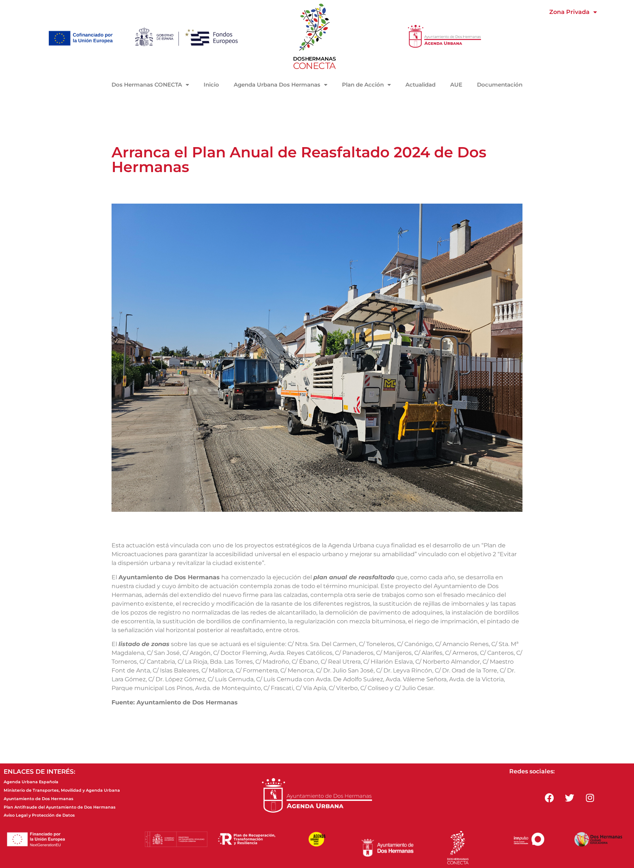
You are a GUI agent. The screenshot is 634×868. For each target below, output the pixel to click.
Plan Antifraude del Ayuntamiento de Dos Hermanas (60, 807)
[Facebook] (549, 797)
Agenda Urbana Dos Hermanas (277, 84)
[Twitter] (570, 797)
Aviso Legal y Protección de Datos (39, 815)
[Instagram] (590, 797)
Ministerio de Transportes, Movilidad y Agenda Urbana (62, 790)
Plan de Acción (363, 84)
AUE (456, 84)
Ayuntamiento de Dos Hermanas (38, 798)
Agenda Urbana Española (31, 781)
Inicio (211, 84)
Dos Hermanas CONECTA (147, 84)
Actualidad (420, 84)
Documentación (499, 84)
